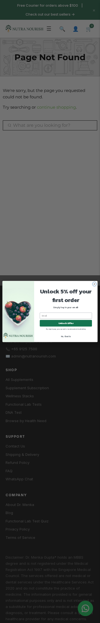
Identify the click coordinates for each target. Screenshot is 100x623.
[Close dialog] (94, 284)
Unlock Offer (66, 323)
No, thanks (66, 336)
